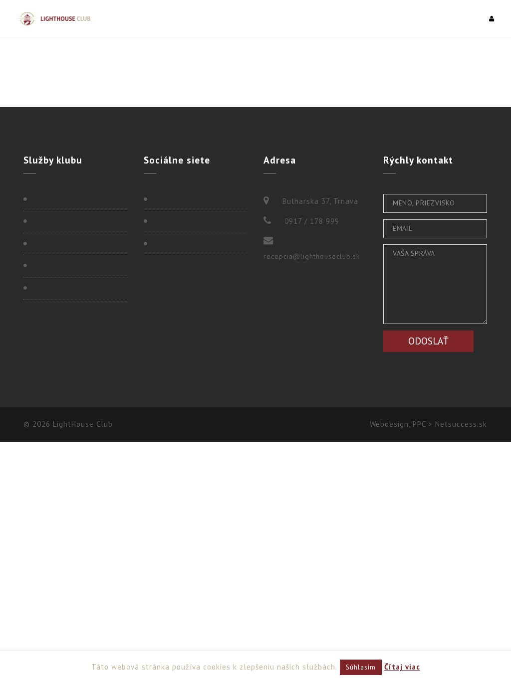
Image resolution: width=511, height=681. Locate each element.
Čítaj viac (402, 667)
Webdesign (389, 424)
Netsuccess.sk (461, 424)
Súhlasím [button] (361, 667)
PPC (419, 424)
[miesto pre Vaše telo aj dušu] (52, 18)
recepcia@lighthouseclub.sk (311, 256)
